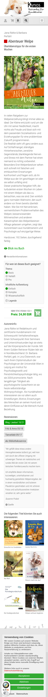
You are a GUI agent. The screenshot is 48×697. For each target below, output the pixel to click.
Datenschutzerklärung (13, 670)
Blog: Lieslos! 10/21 (14, 422)
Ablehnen (24, 682)
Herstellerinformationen (17, 256)
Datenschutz (22, 694)
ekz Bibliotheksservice (15, 441)
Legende (13, 300)
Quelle (11, 504)
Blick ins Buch (16, 248)
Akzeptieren (24, 676)
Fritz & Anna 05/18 (14, 428)
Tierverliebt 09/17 (13, 434)
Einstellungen (24, 688)
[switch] (5, 693)
